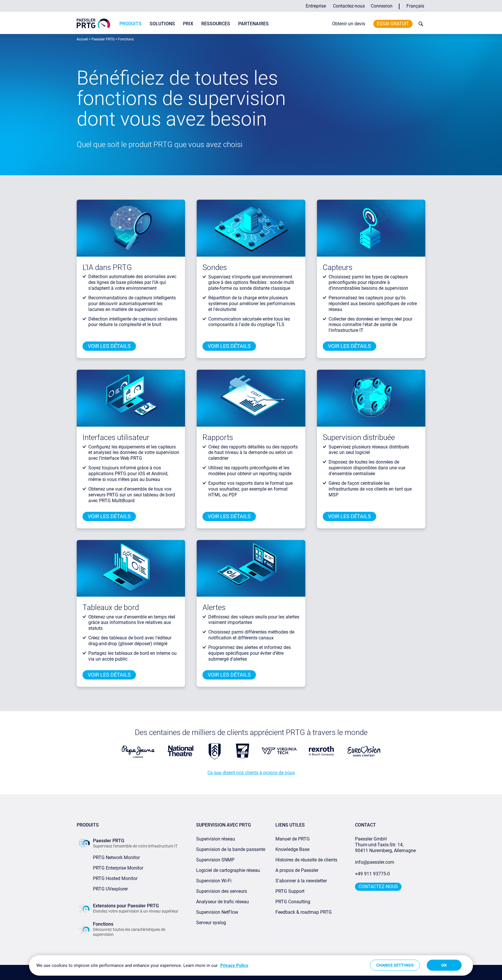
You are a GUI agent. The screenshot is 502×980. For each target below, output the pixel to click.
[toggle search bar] (419, 24)
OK (444, 965)
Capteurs (337, 267)
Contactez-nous (349, 6)
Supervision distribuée (359, 437)
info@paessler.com (374, 862)
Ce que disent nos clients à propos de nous (251, 772)
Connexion (381, 6)
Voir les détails (109, 346)
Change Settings (395, 965)
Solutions (162, 23)
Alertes (213, 607)
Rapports (217, 437)
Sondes (214, 267)
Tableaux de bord (111, 607)
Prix (188, 23)
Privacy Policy (234, 965)
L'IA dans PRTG (107, 267)
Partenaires (253, 23)
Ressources (215, 23)
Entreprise (316, 6)
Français (415, 6)
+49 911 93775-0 (372, 874)
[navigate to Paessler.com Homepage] (93, 23)
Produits (130, 23)
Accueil (82, 39)
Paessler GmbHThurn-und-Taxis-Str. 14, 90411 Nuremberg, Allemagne (385, 844)
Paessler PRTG (103, 39)
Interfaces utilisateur (116, 437)
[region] (251, 965)
